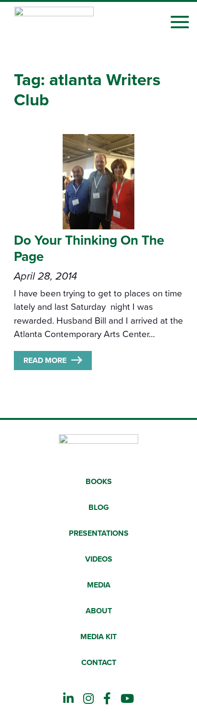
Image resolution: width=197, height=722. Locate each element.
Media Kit (98, 636)
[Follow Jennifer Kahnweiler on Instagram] (88, 699)
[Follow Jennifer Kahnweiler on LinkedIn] (68, 699)
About (99, 611)
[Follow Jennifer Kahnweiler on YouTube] (127, 699)
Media (98, 585)
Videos (98, 559)
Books (99, 481)
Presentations (99, 533)
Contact (98, 662)
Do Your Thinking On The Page (89, 248)
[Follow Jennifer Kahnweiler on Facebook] (107, 699)
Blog (98, 507)
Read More (44, 360)
